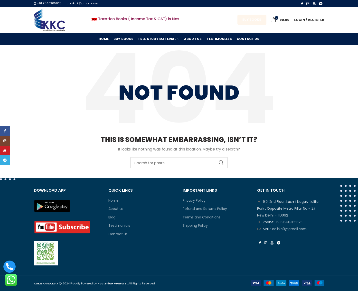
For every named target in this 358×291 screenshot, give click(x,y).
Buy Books (252, 19)
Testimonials (119, 225)
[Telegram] (320, 3)
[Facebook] (302, 3)
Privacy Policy (194, 200)
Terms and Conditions (201, 217)
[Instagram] (308, 3)
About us (115, 209)
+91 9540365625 (49, 3)
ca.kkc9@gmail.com (82, 3)
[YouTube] (314, 3)
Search (221, 162)
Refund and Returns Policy (205, 209)
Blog (111, 217)
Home (113, 200)
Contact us (118, 234)
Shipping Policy (195, 225)
